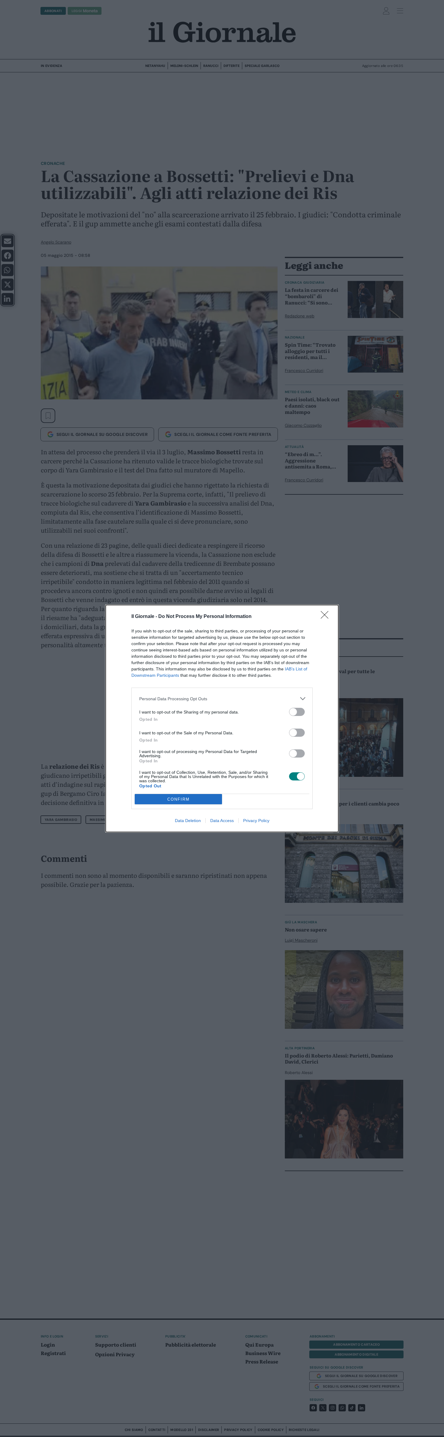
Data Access (222, 820)
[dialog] (222, 718)
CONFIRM (178, 799)
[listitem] (222, 698)
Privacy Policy (256, 820)
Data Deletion (188, 820)
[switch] (297, 712)
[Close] (326, 616)
